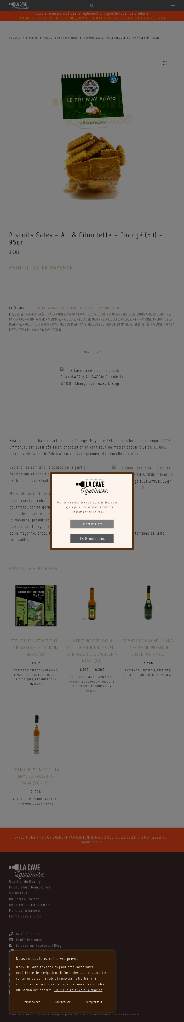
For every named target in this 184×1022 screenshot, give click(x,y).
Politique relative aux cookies (78, 990)
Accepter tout (94, 1002)
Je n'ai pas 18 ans (92, 524)
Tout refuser (62, 1002)
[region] (62, 981)
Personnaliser (31, 1002)
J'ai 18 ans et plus (92, 538)
